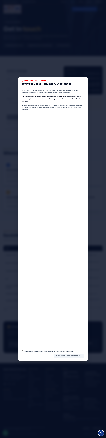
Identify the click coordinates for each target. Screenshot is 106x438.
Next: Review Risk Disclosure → (69, 356)
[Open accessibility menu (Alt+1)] (101, 433)
